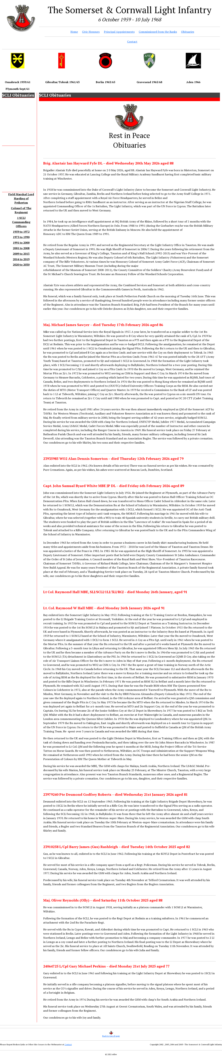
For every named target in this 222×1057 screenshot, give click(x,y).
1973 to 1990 (21, 237)
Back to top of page (111, 1036)
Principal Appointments (119, 32)
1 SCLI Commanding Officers (21, 222)
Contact (132, 41)
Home (74, 32)
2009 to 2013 (21, 254)
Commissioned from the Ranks (158, 32)
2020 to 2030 (21, 264)
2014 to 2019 (21, 259)
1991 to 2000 (21, 242)
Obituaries (187, 32)
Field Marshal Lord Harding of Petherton (21, 198)
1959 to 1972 (21, 232)
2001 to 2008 (21, 248)
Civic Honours (91, 32)
